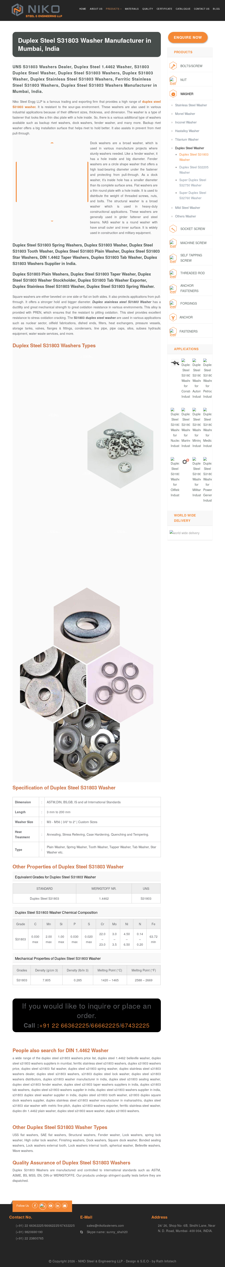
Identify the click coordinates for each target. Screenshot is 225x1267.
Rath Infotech (166, 1261)
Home (83, 8)
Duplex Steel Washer (189, 148)
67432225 (135, 1025)
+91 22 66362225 (64, 1025)
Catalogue (183, 8)
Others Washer (185, 216)
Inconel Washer (186, 122)
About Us (96, 8)
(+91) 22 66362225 (30, 1225)
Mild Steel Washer (187, 207)
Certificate (164, 8)
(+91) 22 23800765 (30, 1238)
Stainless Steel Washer (191, 105)
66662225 (105, 1025)
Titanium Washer (187, 139)
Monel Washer (185, 113)
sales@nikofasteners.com (105, 1225)
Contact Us (201, 8)
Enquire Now (188, 37)
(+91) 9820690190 (29, 1232)
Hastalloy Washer (187, 131)
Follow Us (22, 1205)
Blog (216, 8)
